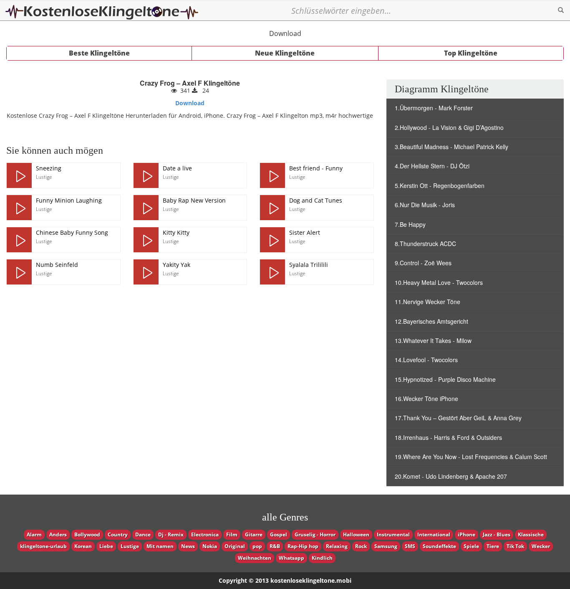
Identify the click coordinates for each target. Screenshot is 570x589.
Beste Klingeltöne (99, 53)
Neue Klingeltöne (285, 53)
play (19, 175)
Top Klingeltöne (470, 53)
